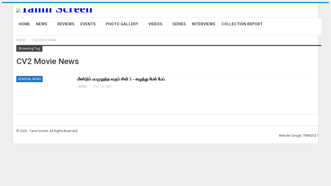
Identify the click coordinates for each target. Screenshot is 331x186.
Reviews (65, 24)
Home (24, 24)
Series (179, 24)
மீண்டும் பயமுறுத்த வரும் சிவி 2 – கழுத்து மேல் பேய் (121, 79)
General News (29, 79)
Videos (155, 24)
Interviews (203, 24)
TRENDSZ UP (312, 135)
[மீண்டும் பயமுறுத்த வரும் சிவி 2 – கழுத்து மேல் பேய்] (43, 93)
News (41, 24)
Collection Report (242, 24)
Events (88, 24)
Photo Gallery (122, 24)
